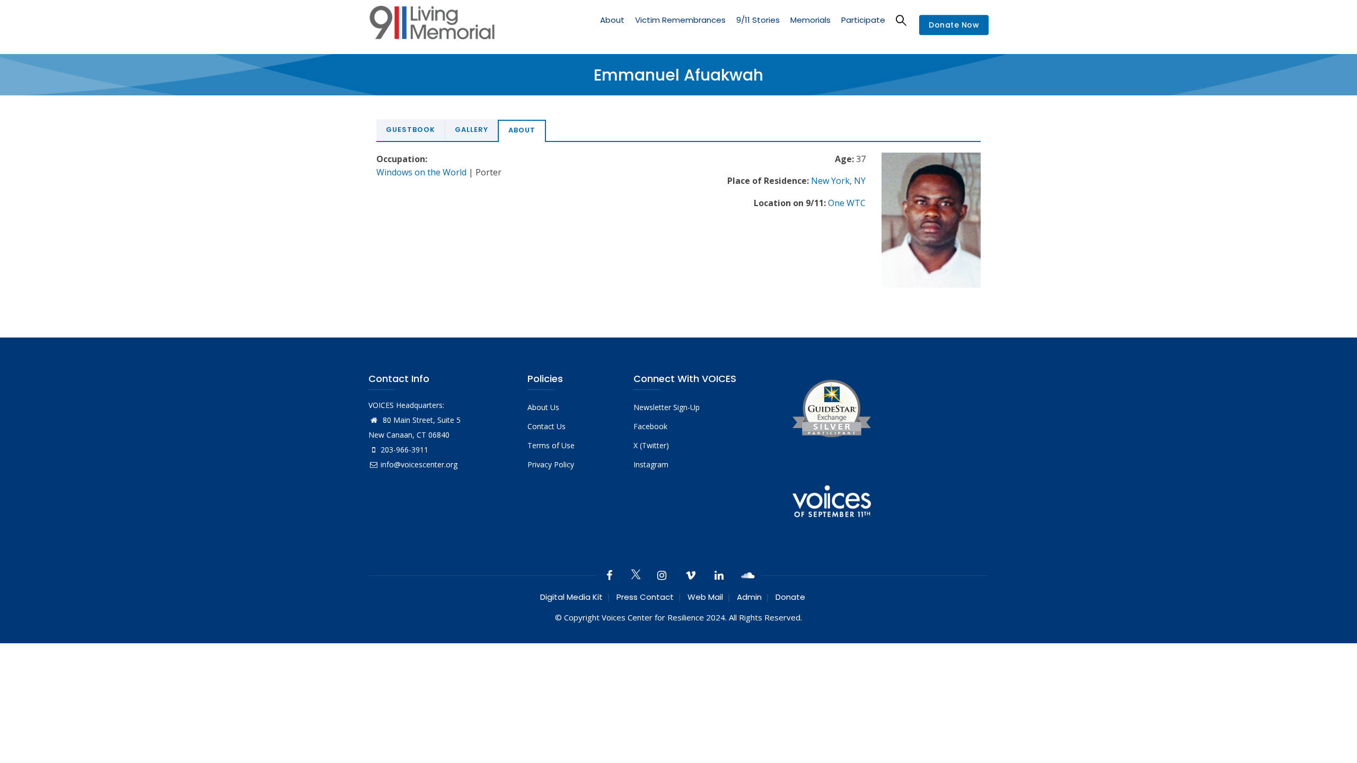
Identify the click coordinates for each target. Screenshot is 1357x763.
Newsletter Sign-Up (666, 407)
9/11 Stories (758, 19)
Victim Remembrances (680, 19)
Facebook (650, 426)
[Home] (432, 25)
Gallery (471, 130)
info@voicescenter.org (419, 464)
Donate (790, 596)
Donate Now (954, 25)
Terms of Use (551, 445)
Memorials (810, 19)
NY (860, 181)
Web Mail (705, 596)
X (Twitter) (651, 445)
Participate (863, 19)
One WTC (847, 203)
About (612, 19)
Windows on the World (421, 172)
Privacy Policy (550, 464)
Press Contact (645, 596)
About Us (543, 407)
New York (830, 181)
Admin (749, 596)
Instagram (650, 464)
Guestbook (410, 130)
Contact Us (546, 426)
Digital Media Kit (571, 596)
